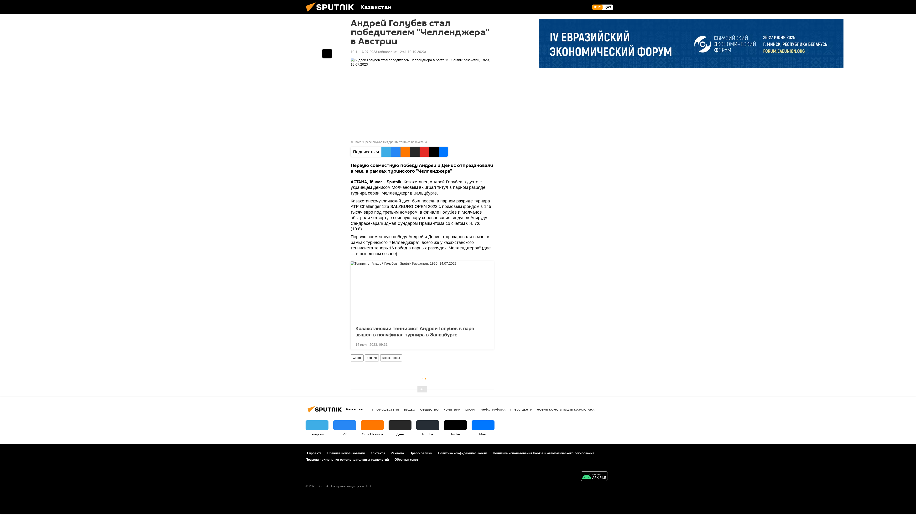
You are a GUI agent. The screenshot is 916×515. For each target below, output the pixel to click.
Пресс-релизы (421, 453)
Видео (409, 409)
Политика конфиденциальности (462, 453)
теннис (372, 358)
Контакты (377, 453)
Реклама (397, 453)
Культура (451, 409)
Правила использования (346, 453)
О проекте (314, 453)
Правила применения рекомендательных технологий (347, 459)
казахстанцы (391, 358)
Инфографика (492, 409)
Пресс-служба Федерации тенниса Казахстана (395, 142)
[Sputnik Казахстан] (331, 13)
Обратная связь (406, 459)
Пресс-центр (521, 409)
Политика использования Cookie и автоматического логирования (543, 453)
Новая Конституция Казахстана (565, 409)
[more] (486, 344)
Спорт (357, 358)
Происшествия (385, 409)
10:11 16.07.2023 (364, 52)
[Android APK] (594, 476)
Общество (429, 409)
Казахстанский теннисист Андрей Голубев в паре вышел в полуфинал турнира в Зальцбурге (414, 331)
